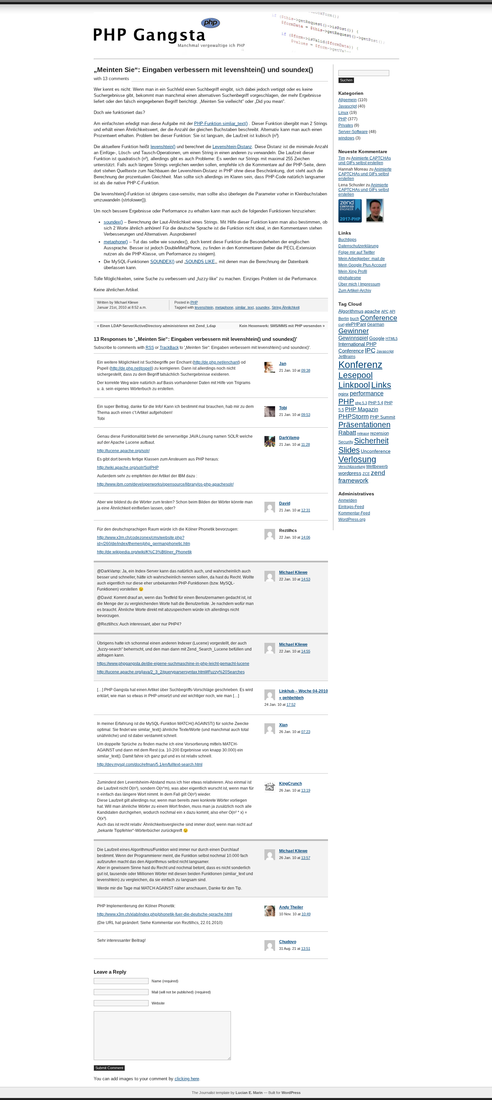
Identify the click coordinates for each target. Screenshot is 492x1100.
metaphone (224, 307)
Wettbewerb (377, 466)
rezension (379, 433)
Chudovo (287, 941)
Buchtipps (347, 239)
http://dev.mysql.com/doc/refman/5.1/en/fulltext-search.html (149, 764)
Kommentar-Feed (354, 513)
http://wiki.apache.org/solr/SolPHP (128, 467)
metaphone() (116, 241)
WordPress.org (351, 519)
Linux (343, 112)
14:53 (305, 579)
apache (372, 311)
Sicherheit (371, 440)
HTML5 (392, 339)
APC (385, 311)
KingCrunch (290, 783)
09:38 (305, 370)
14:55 (305, 651)
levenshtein (204, 307)
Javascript (347, 106)
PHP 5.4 (375, 403)
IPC (370, 350)
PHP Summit (382, 417)
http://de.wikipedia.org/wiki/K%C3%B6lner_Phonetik (144, 552)
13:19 (305, 790)
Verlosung (357, 459)
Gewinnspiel (353, 338)
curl (341, 324)
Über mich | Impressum (359, 284)
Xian (283, 725)
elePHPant (355, 324)
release (363, 433)
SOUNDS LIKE (200, 261)
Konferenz (360, 364)
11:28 (305, 444)
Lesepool (355, 375)
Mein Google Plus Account (362, 265)
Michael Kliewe (293, 572)
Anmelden (347, 500)
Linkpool (354, 384)
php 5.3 (361, 403)
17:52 (291, 704)
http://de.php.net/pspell (131, 368)
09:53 (305, 415)
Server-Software (353, 131)
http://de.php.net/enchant (216, 362)
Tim (341, 158)
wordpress (349, 473)
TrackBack (169, 347)
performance (367, 393)
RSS (150, 347)
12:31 (305, 510)
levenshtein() (163, 146)
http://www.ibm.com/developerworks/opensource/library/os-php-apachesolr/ (165, 484)
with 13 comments (111, 78)
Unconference (376, 451)
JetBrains (346, 356)
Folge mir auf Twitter (356, 252)
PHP (194, 302)
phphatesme (349, 278)
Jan (282, 363)
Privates (345, 125)
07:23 (305, 732)
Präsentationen (364, 424)
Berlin (343, 318)
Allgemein (347, 100)
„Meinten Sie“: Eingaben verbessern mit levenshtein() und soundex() (203, 69)
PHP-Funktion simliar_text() (221, 123)
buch (354, 318)
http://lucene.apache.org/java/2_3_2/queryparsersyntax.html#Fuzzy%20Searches (171, 672)
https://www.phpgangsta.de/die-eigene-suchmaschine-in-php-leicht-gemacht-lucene (173, 663)
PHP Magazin (361, 409)
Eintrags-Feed (351, 506)
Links (381, 384)
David (284, 503)
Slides (349, 449)
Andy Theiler (291, 907)
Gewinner (353, 330)
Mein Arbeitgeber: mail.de (361, 258)
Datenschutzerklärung (358, 246)
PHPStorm (353, 416)
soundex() (113, 222)
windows (346, 138)
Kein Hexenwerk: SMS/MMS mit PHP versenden (280, 326)
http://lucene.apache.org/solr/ (123, 450)
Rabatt (347, 432)
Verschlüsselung (351, 467)
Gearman (375, 324)
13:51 (305, 948)
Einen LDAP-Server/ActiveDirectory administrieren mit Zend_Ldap (158, 326)
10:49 (306, 914)
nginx (343, 393)
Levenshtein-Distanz (232, 146)
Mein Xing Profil (352, 271)
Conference (378, 317)
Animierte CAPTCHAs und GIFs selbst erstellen (364, 160)
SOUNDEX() (162, 261)
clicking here (187, 1078)
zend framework (361, 476)
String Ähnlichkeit (286, 307)
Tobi (283, 408)
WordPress (291, 1093)
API (392, 311)
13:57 (305, 858)
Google (377, 338)
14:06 (305, 537)
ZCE (366, 474)
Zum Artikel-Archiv (354, 290)
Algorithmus (350, 311)
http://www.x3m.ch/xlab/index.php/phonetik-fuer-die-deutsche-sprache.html (164, 914)
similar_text (244, 307)
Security (345, 442)
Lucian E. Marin (249, 1093)
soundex (263, 307)
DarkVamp (289, 437)
